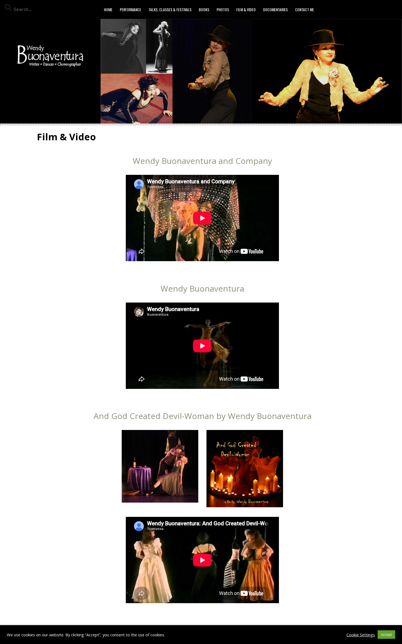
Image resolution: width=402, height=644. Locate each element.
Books (204, 9)
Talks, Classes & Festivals (169, 9)
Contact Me (304, 9)
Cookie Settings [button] (360, 634)
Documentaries (275, 9)
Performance (130, 9)
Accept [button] (386, 634)
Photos (223, 9)
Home (108, 9)
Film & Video (246, 9)
